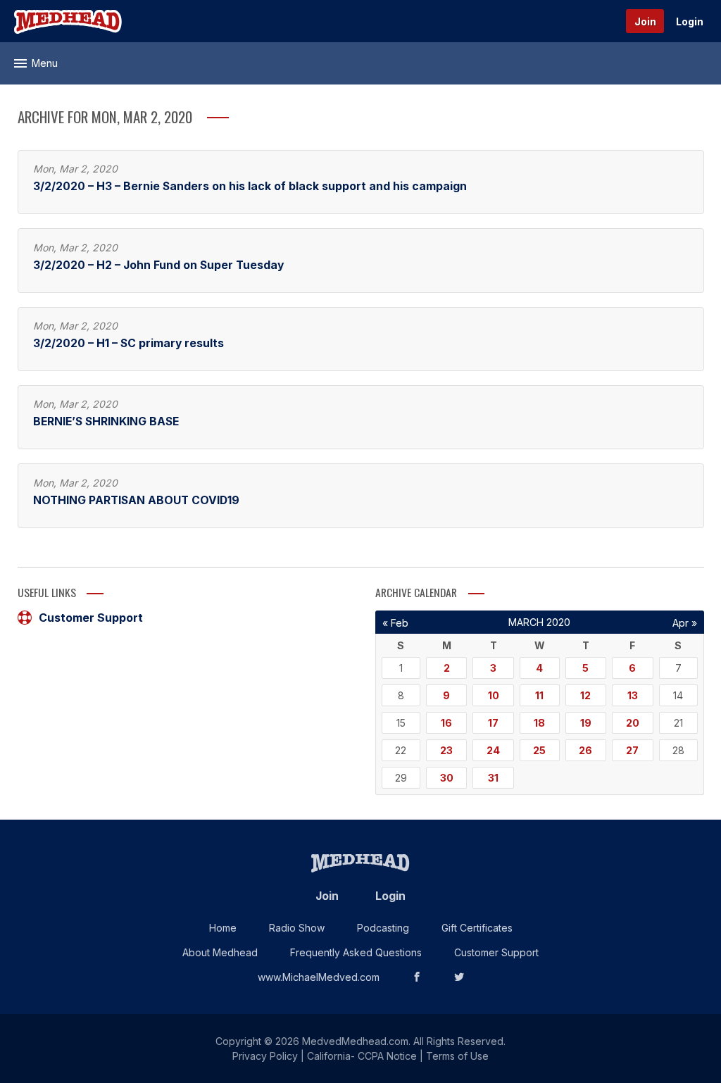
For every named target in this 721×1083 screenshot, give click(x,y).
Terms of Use (457, 1056)
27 (632, 750)
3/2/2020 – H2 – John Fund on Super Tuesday (158, 265)
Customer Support (91, 618)
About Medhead (220, 952)
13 (632, 695)
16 (446, 723)
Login (689, 21)
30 (446, 778)
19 (585, 723)
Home (223, 928)
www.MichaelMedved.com (319, 977)
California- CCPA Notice (362, 1056)
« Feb (395, 623)
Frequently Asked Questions (356, 952)
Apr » (684, 623)
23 (446, 750)
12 (585, 695)
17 (493, 723)
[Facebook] (417, 977)
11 (539, 695)
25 (539, 750)
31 (493, 778)
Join (645, 21)
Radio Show (297, 928)
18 (539, 723)
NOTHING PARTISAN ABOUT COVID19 (136, 500)
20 (632, 723)
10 (493, 695)
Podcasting (383, 928)
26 (585, 750)
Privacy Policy (265, 1056)
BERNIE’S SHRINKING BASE (106, 421)
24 (493, 750)
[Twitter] (459, 977)
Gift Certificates (477, 928)
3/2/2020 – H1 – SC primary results (128, 343)
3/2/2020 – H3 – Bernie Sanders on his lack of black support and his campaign (250, 186)
